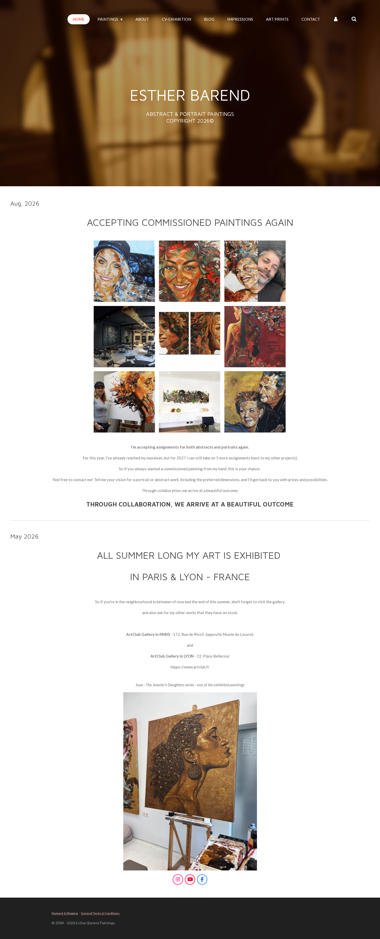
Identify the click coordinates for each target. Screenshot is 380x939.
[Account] (336, 19)
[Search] (354, 19)
